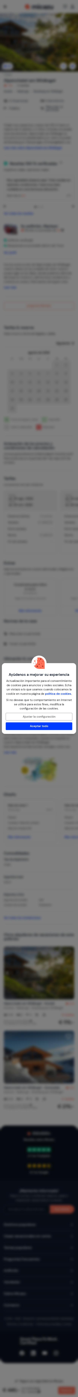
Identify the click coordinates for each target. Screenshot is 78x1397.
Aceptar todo (39, 726)
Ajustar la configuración (39, 717)
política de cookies (58, 694)
